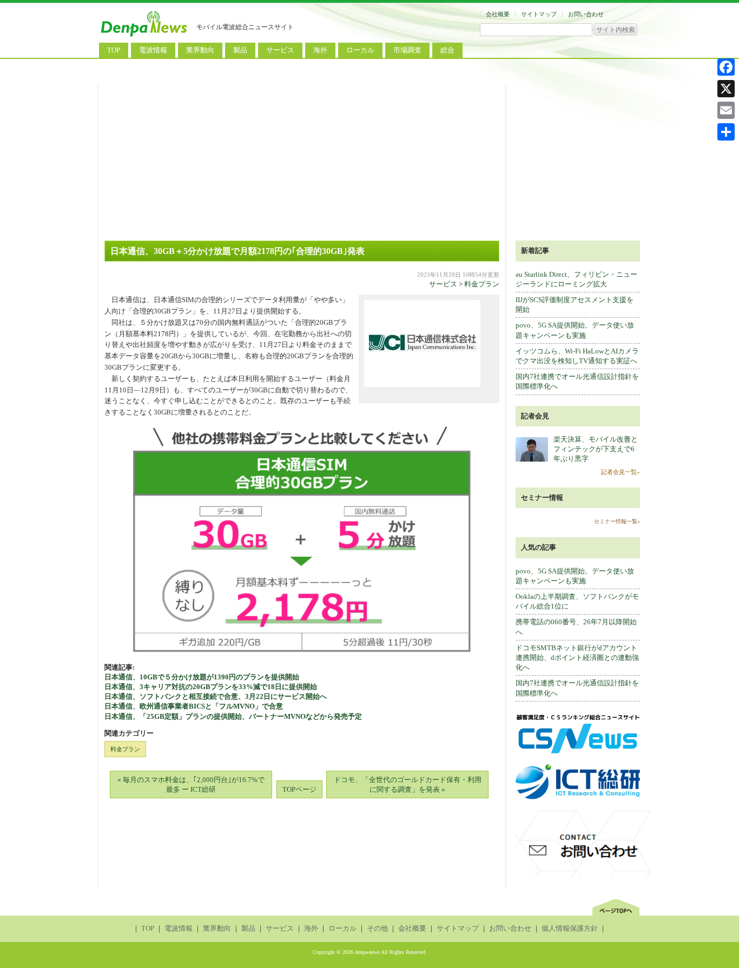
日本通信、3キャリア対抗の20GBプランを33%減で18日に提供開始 (210, 687)
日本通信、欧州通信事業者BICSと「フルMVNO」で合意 (200, 706)
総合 (447, 50)
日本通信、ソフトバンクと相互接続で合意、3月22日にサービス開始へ (215, 696)
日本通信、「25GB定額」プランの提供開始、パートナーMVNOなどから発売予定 (233, 716)
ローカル (360, 50)
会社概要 (498, 14)
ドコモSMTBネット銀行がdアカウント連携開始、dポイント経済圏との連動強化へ (577, 657)
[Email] (726, 110)
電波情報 (153, 50)
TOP (113, 50)
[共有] (726, 132)
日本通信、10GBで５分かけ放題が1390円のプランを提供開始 (201, 677)
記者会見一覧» (620, 472)
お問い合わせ (586, 14)
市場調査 (407, 50)
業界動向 (200, 50)
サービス (280, 50)
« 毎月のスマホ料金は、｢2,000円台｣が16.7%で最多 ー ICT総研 (191, 784)
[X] (726, 88)
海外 (320, 50)
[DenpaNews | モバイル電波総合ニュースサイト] (145, 36)
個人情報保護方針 (570, 928)
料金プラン (481, 284)
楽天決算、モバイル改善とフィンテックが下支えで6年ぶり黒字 (595, 449)
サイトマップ (539, 14)
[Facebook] (726, 67)
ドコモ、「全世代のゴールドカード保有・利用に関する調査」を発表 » (407, 784)
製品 (240, 50)
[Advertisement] (369, 159)
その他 (377, 928)
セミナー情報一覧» (617, 521)
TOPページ (299, 789)
